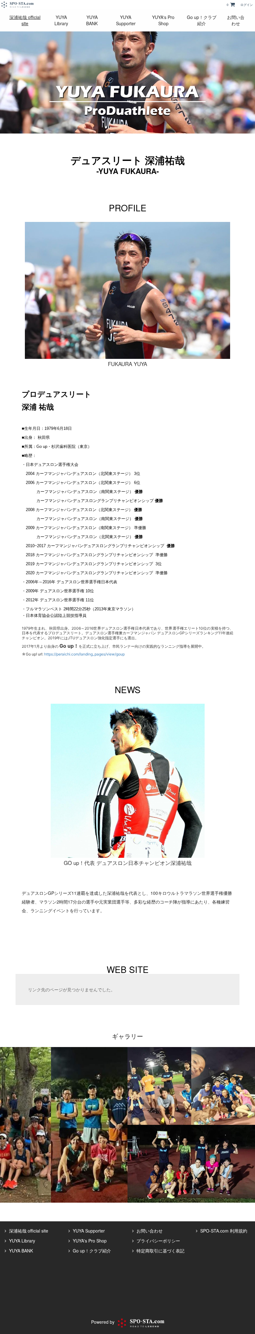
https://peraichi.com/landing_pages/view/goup (84, 654)
